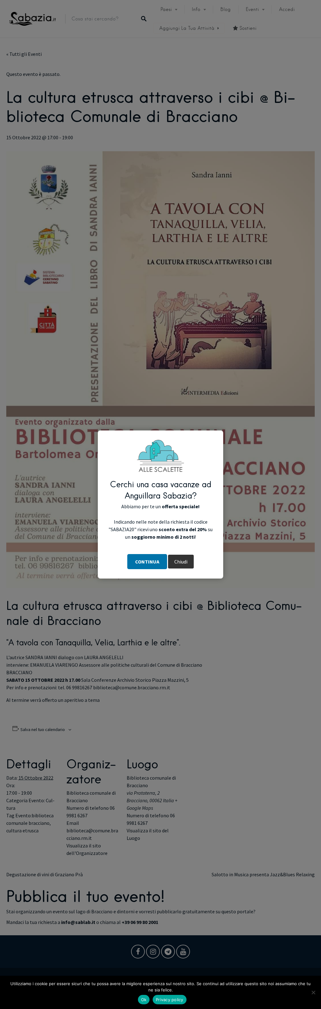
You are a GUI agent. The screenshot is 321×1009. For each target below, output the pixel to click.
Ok (144, 999)
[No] (313, 992)
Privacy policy (169, 999)
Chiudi (180, 561)
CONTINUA (147, 561)
